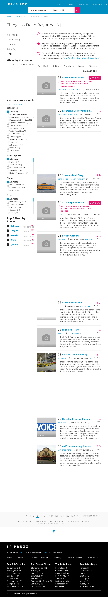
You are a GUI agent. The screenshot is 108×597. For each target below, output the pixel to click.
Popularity (68, 66)
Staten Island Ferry (73, 175)
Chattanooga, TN (15, 581)
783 (32, 244)
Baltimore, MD (62, 581)
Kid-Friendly (12, 34)
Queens (14, 244)
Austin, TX (84, 583)
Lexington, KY (61, 568)
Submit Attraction (40, 557)
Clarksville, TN (13, 576)
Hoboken (15, 226)
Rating (56, 66)
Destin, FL (84, 576)
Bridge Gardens (70, 235)
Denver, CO (85, 573)
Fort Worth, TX (62, 576)
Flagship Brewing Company (77, 419)
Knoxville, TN (13, 578)
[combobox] (40, 10)
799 (32, 234)
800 (32, 230)
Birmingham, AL (14, 570)
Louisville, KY (37, 583)
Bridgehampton (92, 239)
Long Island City (19, 230)
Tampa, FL (36, 570)
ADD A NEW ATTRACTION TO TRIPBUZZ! (54, 523)
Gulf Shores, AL (14, 573)
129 (51, 515)
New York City (69, 58)
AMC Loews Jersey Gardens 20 (78, 446)
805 (32, 225)
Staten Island (83, 58)
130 (56, 515)
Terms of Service (74, 557)
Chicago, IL (85, 578)
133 (73, 515)
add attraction (100, 4)
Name (81, 66)
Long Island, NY (62, 573)
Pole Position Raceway (74, 354)
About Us (22, 557)
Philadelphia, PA (87, 586)
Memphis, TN (13, 583)
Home (9, 16)
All (10, 53)
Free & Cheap (13, 39)
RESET (9, 104)
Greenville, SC (61, 586)
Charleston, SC (86, 570)
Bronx (13, 240)
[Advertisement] (20, 83)
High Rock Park (70, 329)
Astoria (14, 235)
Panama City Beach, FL (41, 581)
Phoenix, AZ (36, 578)
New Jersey (20, 16)
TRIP (16, 4)
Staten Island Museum (74, 77)
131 (62, 515)
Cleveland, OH (61, 570)
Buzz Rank (43, 66)
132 (67, 515)
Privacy (57, 557)
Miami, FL (84, 581)
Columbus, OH (13, 568)
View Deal (95, 78)
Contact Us (93, 557)
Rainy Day (11, 49)
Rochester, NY (61, 583)
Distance (93, 66)
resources (83, 4)
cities (59, 4)
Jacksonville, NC (38, 586)
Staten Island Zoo (72, 302)
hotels (70, 4)
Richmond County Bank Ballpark (80, 110)
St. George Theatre (73, 202)
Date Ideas (12, 44)
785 (32, 239)
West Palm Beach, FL (16, 586)
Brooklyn (94, 58)
